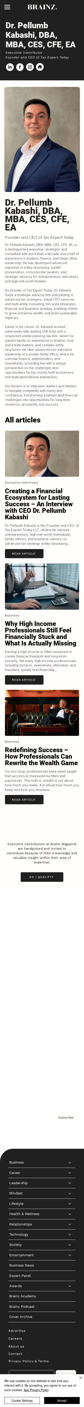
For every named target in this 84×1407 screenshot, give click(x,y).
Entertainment (21, 997)
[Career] (70, 915)
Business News (21, 1007)
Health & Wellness (24, 956)
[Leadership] (70, 925)
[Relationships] (70, 966)
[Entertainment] (70, 997)
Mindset (16, 935)
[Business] (70, 904)
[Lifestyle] (70, 945)
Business (16, 904)
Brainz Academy (22, 1038)
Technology (18, 976)
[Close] (78, 1380)
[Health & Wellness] (70, 956)
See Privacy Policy (36, 1390)
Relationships (20, 966)
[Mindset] (70, 935)
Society (15, 987)
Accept (62, 1400)
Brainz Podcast (21, 1048)
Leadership (18, 925)
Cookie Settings (22, 1400)
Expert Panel (20, 1017)
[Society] (70, 987)
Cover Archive (20, 1059)
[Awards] (70, 1028)
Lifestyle (16, 945)
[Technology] (70, 977)
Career (14, 914)
